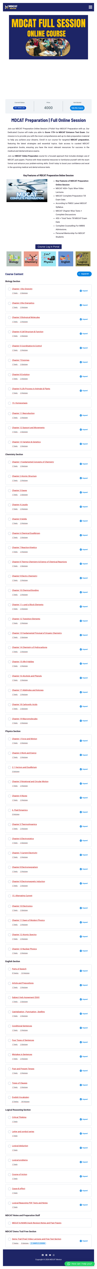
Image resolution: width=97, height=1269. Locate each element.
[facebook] (43, 1255)
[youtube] (50, 1255)
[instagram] (46, 1255)
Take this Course (77, 108)
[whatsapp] (54, 1255)
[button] (79, 1263)
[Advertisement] (48, 80)
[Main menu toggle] (90, 7)
